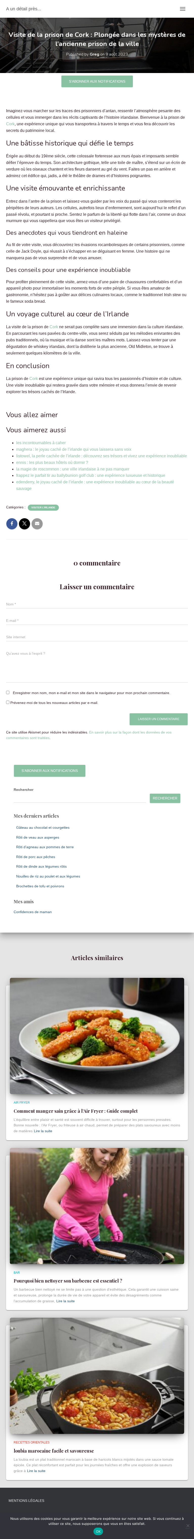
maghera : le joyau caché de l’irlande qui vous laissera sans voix (73, 449)
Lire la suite (43, 1131)
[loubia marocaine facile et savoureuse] (97, 1376)
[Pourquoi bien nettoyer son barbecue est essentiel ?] (97, 1205)
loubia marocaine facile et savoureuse (54, 1451)
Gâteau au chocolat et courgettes (42, 827)
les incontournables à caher (41, 443)
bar (17, 1272)
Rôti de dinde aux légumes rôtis (41, 866)
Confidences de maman (33, 912)
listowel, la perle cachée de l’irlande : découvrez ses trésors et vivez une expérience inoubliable (101, 456)
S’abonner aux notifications (97, 81)
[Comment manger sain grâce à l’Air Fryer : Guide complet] (97, 1036)
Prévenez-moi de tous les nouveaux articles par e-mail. (54, 703)
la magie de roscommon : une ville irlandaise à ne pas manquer (72, 469)
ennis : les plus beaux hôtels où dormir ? (52, 462)
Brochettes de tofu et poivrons (40, 886)
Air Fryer (22, 1102)
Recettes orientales (32, 1442)
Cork (10, 124)
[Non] (187, 1525)
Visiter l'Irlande (43, 507)
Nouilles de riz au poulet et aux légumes (48, 876)
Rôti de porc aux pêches (35, 857)
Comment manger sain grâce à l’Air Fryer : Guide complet (76, 1111)
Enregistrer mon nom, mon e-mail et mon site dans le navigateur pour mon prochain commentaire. (91, 693)
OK (98, 1531)
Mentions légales (26, 1501)
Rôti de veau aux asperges (37, 837)
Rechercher (23, 790)
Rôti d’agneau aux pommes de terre (45, 847)
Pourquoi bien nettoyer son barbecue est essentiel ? (68, 1281)
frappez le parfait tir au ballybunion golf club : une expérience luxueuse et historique (90, 475)
